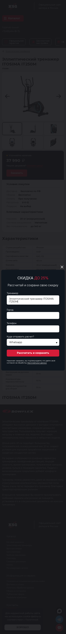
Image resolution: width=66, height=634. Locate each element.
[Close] (62, 267)
